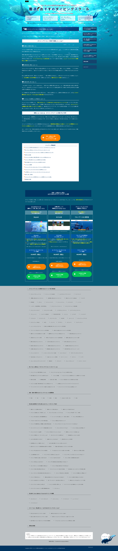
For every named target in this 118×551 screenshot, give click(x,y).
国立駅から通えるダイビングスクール (54, 345)
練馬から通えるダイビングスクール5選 (72, 337)
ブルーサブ (83, 298)
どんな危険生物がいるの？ (35, 454)
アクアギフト (60, 322)
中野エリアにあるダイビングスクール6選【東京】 (54, 337)
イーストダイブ (83, 314)
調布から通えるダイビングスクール (36, 341)
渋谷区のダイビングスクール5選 (36, 337)
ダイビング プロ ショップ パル (36, 294)
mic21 (45, 322)
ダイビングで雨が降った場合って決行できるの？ (39, 457)
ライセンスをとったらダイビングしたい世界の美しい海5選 (65, 520)
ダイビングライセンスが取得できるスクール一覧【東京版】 (90, 29)
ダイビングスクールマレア (35, 310)
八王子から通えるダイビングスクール (53, 341)
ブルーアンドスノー (79, 322)
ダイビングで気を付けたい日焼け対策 (62, 473)
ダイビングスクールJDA (48, 310)
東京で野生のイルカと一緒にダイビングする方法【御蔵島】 (41, 520)
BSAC (56, 398)
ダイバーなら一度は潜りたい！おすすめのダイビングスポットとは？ (90, 56)
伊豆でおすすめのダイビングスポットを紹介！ (38, 513)
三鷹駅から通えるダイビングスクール (37, 298)
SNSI (76, 398)
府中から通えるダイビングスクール (70, 341)
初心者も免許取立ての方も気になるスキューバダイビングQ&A (85, 18)
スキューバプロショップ (70, 361)
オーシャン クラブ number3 (50, 294)
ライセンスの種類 (28, 164)
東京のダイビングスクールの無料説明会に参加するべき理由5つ (41, 446)
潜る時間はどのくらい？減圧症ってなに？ (38, 443)
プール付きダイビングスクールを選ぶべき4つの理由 (60, 450)
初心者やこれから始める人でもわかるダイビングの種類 (90, 51)
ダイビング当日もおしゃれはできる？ (37, 461)
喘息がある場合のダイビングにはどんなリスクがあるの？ (54, 477)
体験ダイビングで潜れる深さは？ (52, 409)
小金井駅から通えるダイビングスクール (71, 345)
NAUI (44, 398)
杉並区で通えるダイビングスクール (75, 333)
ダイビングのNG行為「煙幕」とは (55, 484)
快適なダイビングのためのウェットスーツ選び (77, 480)
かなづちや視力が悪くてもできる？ (36, 439)
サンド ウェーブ (78, 294)
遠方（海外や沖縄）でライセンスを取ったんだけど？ (58, 443)
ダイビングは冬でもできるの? (55, 457)
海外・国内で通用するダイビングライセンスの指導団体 (66, 18)
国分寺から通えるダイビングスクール (37, 345)
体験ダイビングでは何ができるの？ (69, 409)
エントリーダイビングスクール (36, 326)
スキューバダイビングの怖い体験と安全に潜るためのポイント (41, 473)
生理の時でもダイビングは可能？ (67, 439)
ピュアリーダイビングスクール (75, 310)
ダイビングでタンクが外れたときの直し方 (38, 484)
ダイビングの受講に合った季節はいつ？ (79, 473)
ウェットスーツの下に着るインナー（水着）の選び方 (60, 416)
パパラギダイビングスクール (61, 310)
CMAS (50, 398)
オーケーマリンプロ (53, 318)
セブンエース (69, 322)
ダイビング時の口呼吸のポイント (78, 416)
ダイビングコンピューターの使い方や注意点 (57, 469)
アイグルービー (33, 318)
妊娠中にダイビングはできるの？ (52, 439)
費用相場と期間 (28, 179)
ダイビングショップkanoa (35, 322)
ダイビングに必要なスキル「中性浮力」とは (38, 412)
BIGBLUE (50, 361)
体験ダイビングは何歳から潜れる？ (36, 409)
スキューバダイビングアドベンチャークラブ (38, 361)
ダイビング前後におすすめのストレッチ (59, 420)
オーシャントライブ (49, 302)
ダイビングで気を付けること (35, 477)
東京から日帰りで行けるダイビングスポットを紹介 (39, 516)
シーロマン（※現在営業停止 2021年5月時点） (39, 306)
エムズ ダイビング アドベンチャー (65, 294)
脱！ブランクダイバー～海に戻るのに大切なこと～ (56, 480)
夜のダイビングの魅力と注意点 (79, 450)
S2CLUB (62, 318)
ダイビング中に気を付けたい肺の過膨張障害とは (39, 416)
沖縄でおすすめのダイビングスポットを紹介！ (58, 513)
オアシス (40, 302)
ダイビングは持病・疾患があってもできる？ (76, 477)
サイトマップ (90, 547)
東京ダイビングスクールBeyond (71, 298)
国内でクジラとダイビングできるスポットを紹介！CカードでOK (63, 516)
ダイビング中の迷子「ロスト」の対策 (74, 412)
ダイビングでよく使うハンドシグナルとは (56, 412)
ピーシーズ (52, 322)
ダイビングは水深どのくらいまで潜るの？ (38, 480)
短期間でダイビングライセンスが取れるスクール (57, 333)
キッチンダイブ (70, 302)
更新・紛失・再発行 (29, 174)
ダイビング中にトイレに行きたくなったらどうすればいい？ (74, 454)
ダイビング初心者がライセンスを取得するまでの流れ (35, 159)
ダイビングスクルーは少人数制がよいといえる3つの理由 (73, 484)
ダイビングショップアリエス (82, 318)
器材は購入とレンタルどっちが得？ (74, 435)
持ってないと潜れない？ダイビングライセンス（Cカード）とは (49, 18)
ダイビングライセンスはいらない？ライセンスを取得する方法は (37, 167)
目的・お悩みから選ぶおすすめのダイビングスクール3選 (51, 137)
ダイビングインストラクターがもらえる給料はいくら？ (36, 169)
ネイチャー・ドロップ (82, 361)
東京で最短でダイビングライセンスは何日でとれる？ (35, 162)
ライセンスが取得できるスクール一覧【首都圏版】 (31, 18)
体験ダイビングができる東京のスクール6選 (38, 333)
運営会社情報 (86, 61)
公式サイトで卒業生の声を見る (37, 267)
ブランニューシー (34, 314)
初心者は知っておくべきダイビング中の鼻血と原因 (76, 469)
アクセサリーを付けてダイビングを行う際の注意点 (39, 420)
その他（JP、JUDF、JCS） (66, 398)
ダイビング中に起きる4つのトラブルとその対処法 (39, 450)
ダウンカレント (57, 488)
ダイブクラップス (42, 318)
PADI (31, 398)
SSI (37, 398)
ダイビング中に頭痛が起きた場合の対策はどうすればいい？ (58, 461)
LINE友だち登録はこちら (36, 277)
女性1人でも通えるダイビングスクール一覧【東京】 (62, 330)
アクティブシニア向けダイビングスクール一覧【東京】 (40, 330)
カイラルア (74, 314)
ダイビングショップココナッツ (57, 306)
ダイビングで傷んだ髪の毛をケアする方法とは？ (60, 465)
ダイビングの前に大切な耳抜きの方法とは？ (38, 469)
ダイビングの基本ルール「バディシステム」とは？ (39, 435)
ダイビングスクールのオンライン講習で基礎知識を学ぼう (40, 488)
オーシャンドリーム (61, 302)
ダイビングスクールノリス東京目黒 (71, 306)
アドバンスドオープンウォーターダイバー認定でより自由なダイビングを (39, 152)
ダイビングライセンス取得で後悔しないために (38, 372)
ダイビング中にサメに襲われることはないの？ (52, 454)
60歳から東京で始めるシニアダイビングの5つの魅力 (64, 446)
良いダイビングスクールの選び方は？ (57, 435)
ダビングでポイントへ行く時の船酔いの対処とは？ (39, 465)
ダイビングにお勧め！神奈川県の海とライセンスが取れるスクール (38, 157)
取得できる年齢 (28, 154)
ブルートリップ (71, 318)
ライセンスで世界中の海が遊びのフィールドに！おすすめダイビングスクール (40, 1)
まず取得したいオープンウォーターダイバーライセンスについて (37, 172)
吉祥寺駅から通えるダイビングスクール (54, 298)
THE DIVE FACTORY (56, 314)
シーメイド (79, 302)
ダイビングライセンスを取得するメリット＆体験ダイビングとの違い (38, 176)
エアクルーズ (59, 361)
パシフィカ (66, 314)
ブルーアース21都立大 (45, 314)
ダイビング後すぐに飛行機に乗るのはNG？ (72, 457)
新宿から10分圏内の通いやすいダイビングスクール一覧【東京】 (55, 326)
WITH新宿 (32, 302)
